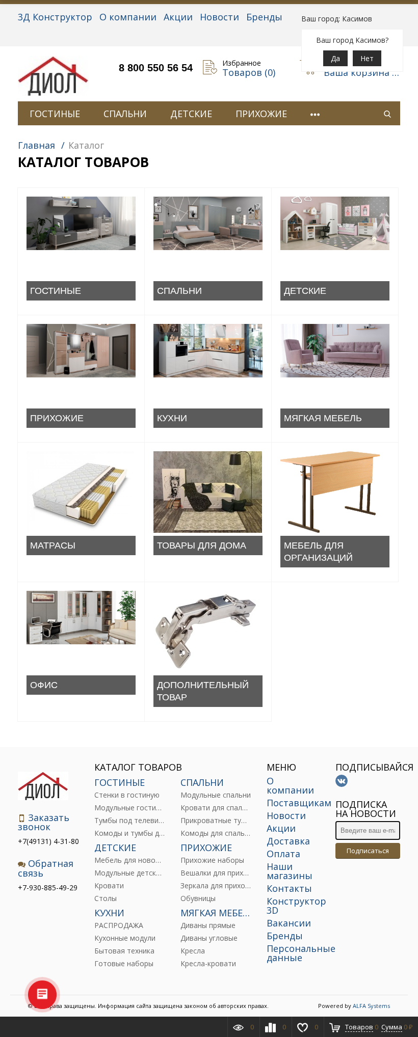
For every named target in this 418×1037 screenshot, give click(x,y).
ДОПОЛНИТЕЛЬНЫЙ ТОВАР (203, 691)
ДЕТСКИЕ (191, 113)
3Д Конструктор (55, 16)
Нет (367, 58)
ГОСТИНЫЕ (55, 113)
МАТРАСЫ (52, 545)
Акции (178, 16)
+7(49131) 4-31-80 (48, 841)
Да (335, 58)
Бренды (264, 16)
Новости (219, 16)
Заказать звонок (43, 822)
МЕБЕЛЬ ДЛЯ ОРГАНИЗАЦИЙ (318, 551)
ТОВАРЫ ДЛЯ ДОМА (201, 545)
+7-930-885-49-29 (47, 887)
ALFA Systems (371, 1005)
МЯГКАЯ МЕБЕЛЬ (323, 418)
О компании (127, 16)
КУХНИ (172, 418)
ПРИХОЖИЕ (261, 113)
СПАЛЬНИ (125, 113)
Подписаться (368, 850)
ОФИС (44, 685)
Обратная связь (45, 868)
